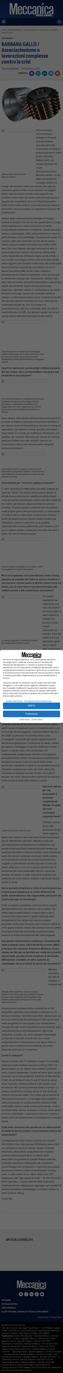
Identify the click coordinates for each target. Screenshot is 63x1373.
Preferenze (31, 714)
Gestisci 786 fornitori (14, 701)
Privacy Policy (36, 719)
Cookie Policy (24, 719)
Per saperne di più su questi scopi (38, 701)
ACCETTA (31, 705)
